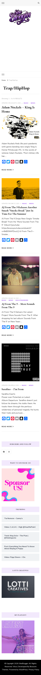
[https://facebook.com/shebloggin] (4, 452)
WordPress (23, 669)
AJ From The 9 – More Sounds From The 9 (18, 305)
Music (26, 103)
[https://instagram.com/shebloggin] (9, 452)
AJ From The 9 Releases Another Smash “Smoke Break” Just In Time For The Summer (19, 210)
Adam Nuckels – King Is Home (18, 109)
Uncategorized (21, 300)
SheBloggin (23, 663)
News (33, 103)
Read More (7, 170)
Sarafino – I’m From (13, 389)
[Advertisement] (20, 46)
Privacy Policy (34, 669)
